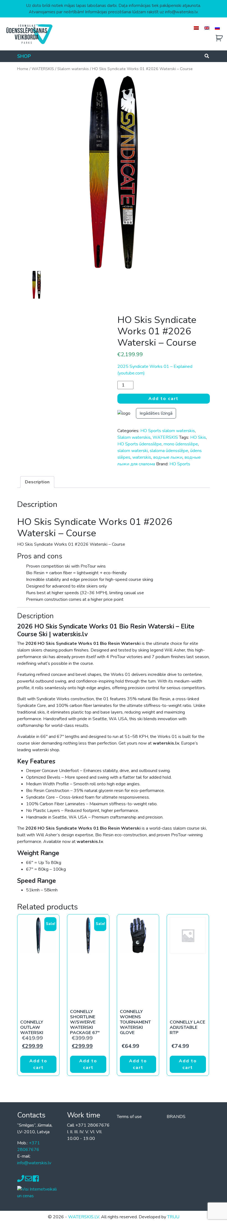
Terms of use (129, 1117)
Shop (24, 56)
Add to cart (163, 399)
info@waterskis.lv (34, 1163)
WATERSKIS (43, 68)
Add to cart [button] (38, 1064)
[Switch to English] (207, 28)
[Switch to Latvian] (196, 28)
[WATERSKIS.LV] (29, 34)
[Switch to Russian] (217, 28)
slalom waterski (132, 451)
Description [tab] (37, 482)
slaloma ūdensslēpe (169, 451)
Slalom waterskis (73, 68)
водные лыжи (167, 457)
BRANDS (176, 1117)
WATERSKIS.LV (83, 1217)
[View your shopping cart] (219, 38)
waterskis (141, 457)
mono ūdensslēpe (181, 444)
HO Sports (179, 464)
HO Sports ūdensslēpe (139, 444)
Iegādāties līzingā (156, 413)
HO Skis (198, 437)
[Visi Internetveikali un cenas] (38, 1192)
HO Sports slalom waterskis (167, 431)
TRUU (173, 1217)
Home (22, 68)
